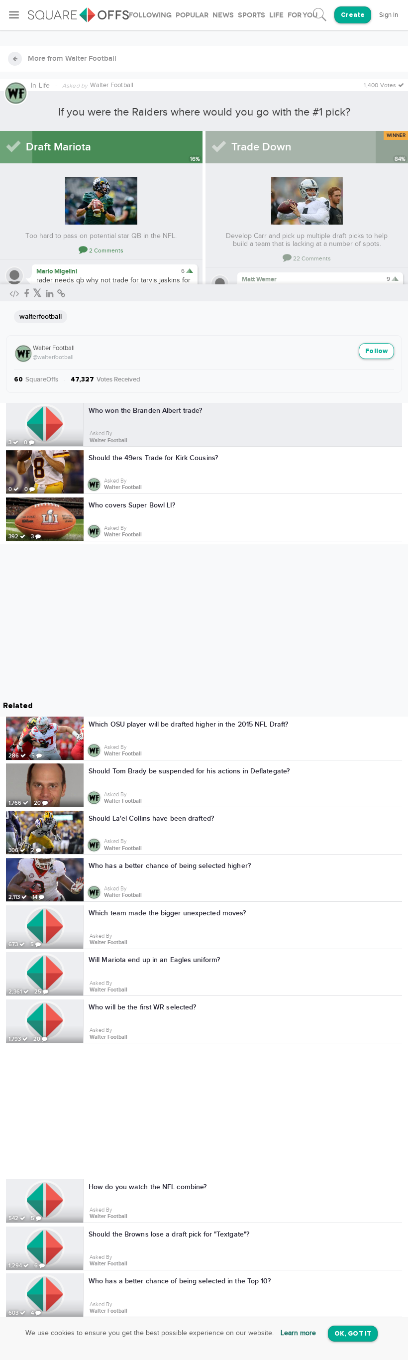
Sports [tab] (251, 15)
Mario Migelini (56, 271)
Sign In (388, 15)
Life (44, 86)
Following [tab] (150, 15)
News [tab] (223, 15)
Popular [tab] (192, 15)
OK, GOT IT (352, 1334)
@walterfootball (53, 357)
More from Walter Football (72, 58)
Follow (376, 351)
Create (353, 15)
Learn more (298, 1333)
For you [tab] (302, 15)
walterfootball (40, 316)
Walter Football (54, 348)
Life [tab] (276, 15)
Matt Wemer (259, 279)
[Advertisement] (204, 1113)
